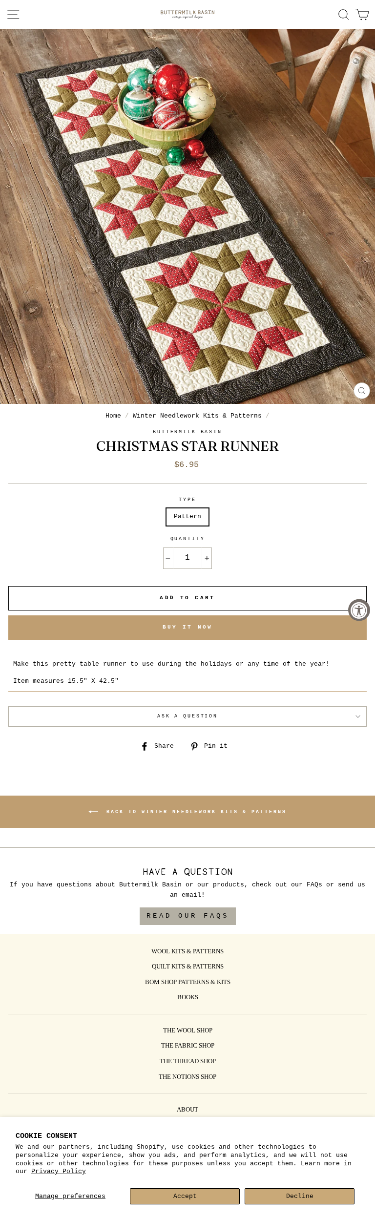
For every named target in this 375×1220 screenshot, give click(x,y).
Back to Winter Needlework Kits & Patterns (194, 811)
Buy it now (188, 627)
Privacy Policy (58, 1171)
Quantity (187, 539)
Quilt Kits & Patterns (188, 967)
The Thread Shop (188, 1061)
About (187, 1110)
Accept (185, 1196)
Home (113, 416)
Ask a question (187, 716)
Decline (299, 1196)
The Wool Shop (187, 1031)
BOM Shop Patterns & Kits (187, 982)
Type (187, 500)
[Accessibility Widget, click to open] (359, 610)
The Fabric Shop (187, 1046)
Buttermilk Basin (187, 432)
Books (187, 997)
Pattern (187, 516)
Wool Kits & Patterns (187, 951)
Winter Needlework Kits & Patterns (197, 416)
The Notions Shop (187, 1077)
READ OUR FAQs (187, 916)
